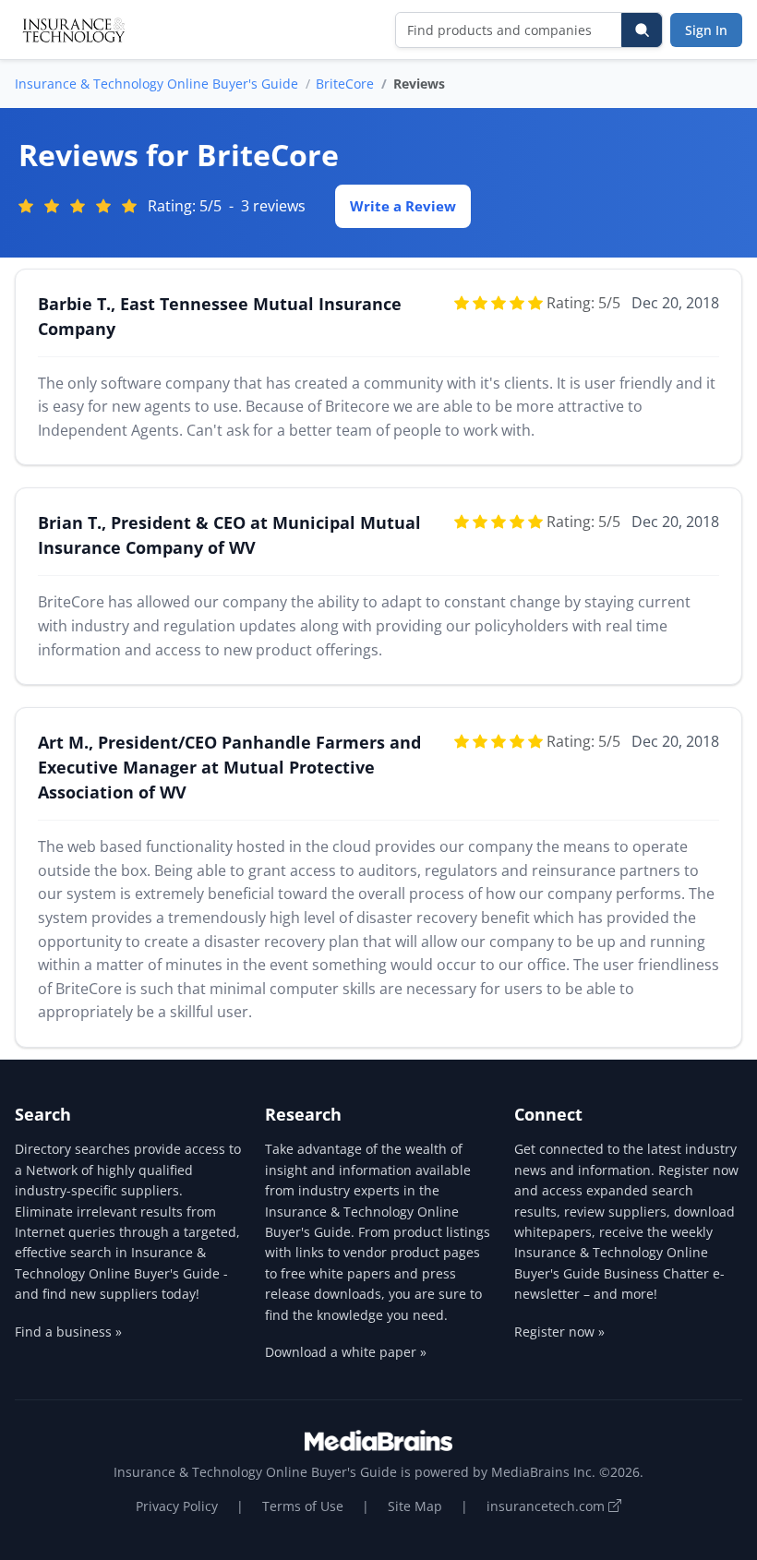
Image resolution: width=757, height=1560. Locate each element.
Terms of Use (302, 1506)
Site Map (415, 1506)
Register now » (559, 1331)
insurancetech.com (547, 1506)
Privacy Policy (177, 1506)
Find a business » (68, 1331)
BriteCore (345, 83)
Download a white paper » (346, 1352)
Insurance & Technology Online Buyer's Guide (156, 83)
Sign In (706, 30)
